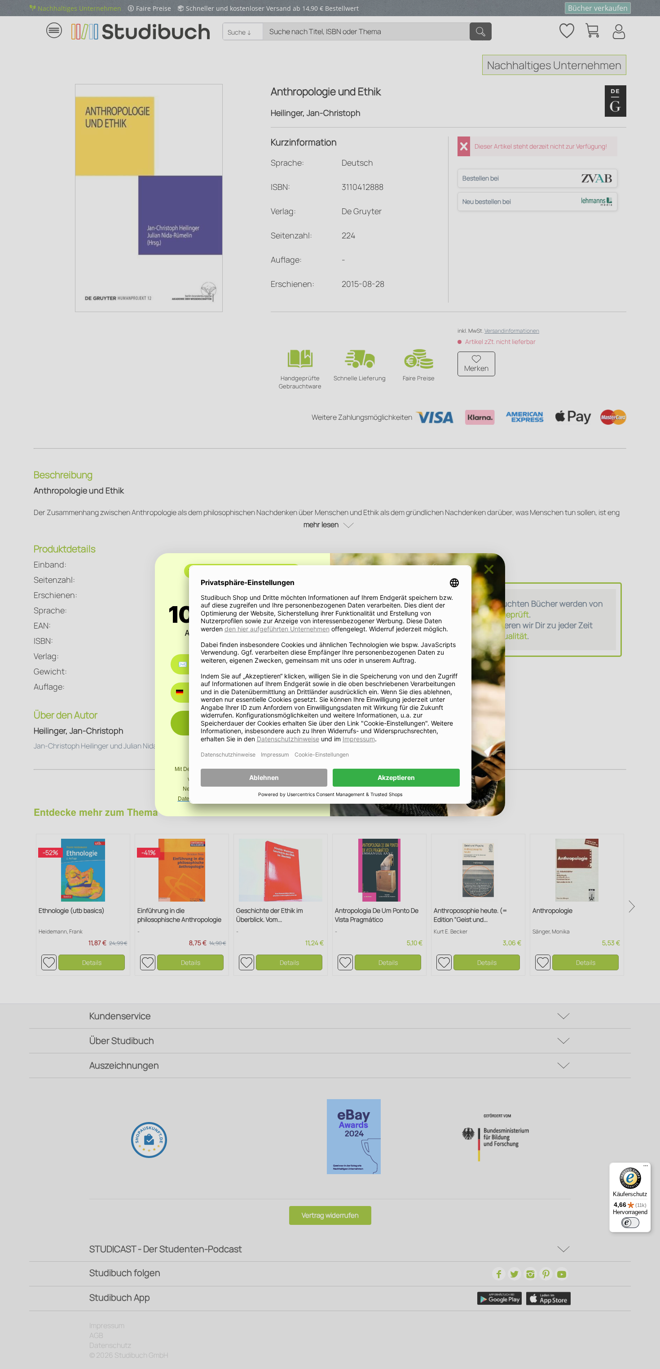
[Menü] (645, 1167)
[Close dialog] (489, 569)
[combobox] (186, 692)
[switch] (630, 1222)
